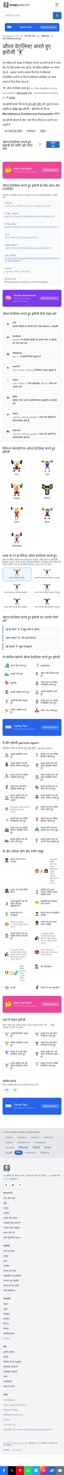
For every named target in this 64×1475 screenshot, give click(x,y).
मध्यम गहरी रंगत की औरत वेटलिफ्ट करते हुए (46, 1054)
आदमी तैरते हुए (13, 673)
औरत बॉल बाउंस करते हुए (47, 674)
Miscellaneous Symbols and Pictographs (26, 281)
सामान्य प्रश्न (9, 1386)
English (9, 1137)
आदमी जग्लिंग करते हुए (16, 692)
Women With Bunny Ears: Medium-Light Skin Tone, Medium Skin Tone (47, 871)
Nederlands (24, 1142)
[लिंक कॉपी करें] (52, 1470)
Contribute (9, 1400)
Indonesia (30, 1152)
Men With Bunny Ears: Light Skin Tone (15, 973)
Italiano (9, 1142)
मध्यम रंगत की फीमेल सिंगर (16, 891)
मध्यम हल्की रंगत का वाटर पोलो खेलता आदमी (15, 798)
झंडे (5, 1203)
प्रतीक (6, 1213)
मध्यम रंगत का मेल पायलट (15, 860)
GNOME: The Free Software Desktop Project (27, 1429)
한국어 (48, 1147)
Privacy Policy (10, 1409)
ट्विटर (6, 1323)
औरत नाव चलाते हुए (46, 710)
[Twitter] (13, 1185)
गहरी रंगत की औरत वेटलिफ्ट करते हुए (46, 1043)
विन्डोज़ (6, 1318)
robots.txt (16, 1450)
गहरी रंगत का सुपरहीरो (47, 987)
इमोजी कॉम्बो (8, 1352)
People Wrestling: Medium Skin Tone (16, 809)
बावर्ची (9, 987)
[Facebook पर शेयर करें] (4, 1470)
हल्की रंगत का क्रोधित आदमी (47, 914)
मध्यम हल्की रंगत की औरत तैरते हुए (15, 840)
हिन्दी (19, 1152)
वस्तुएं (5, 1256)
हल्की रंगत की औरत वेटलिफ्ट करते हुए (46, 1034)
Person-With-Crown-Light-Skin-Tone (16, 924)
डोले (6, 1090)
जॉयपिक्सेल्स (8, 1333)
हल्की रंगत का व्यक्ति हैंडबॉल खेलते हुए (46, 755)
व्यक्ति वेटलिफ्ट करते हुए (16, 1043)
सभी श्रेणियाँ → (9, 1290)
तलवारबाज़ (42, 665)
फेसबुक (6, 1313)
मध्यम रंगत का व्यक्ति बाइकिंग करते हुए (16, 776)
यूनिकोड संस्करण (10, 1366)
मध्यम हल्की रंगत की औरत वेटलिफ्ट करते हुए (15, 1065)
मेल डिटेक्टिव (43, 966)
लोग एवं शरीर (8, 1251)
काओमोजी (7, 1381)
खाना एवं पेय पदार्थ (11, 1285)
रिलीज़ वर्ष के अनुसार (12, 1361)
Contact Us (9, 1424)
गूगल (5, 1309)
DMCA (6, 1419)
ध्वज (5, 1261)
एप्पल (5, 1304)
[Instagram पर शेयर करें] (44, 1470)
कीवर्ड (5, 1357)
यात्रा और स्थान (10, 1218)
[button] (32, 204)
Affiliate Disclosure (13, 1414)
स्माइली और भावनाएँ (11, 1222)
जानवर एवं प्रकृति (11, 1280)
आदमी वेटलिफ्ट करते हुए (16, 1034)
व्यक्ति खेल (45, 36)
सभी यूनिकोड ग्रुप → (12, 1237)
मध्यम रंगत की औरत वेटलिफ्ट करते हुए (15, 1053)
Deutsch (35, 1137)
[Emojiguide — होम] (6, 1168)
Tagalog (44, 1152)
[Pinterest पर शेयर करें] (20, 1470)
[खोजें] (57, 15)
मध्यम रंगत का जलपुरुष (13, 914)
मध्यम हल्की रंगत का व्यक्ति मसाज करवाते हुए (16, 936)
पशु (15, 1090)
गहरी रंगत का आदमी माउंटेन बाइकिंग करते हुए (16, 830)
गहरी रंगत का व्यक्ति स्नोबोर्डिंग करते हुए (46, 683)
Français (48, 1137)
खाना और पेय (9, 1232)
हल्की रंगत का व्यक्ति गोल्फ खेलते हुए (46, 808)
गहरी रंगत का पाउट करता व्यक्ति (46, 923)
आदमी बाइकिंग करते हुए (46, 692)
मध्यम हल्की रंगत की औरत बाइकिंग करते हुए (46, 777)
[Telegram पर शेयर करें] (36, 1470)
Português (40, 1142)
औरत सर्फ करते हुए (15, 665)
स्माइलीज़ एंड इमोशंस (12, 1275)
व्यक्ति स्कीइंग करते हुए (15, 711)
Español (22, 1137)
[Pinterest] (20, 1185)
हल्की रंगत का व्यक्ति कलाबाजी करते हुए (16, 819)
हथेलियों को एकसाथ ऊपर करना (46, 902)
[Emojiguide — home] (16, 5)
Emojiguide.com (11, 36)
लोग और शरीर (30, 36)
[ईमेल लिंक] (60, 1470)
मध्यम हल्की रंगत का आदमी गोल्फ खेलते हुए (47, 840)
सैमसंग (6, 1328)
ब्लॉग (5, 1376)
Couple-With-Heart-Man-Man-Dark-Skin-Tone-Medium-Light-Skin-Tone (16, 954)
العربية (8, 1152)
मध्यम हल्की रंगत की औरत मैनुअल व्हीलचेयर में (15, 903)
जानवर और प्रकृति (11, 1227)
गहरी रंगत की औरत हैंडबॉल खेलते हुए (15, 787)
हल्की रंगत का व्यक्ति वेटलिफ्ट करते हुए (46, 1064)
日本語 (36, 1147)
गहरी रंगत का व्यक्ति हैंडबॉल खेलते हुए (46, 819)
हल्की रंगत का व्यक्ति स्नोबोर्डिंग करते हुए (46, 701)
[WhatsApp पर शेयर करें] (28, 1470)
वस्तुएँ (5, 1208)
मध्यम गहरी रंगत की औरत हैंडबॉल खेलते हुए (46, 765)
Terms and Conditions (15, 1404)
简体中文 (23, 1147)
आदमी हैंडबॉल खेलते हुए (15, 701)
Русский (9, 1147)
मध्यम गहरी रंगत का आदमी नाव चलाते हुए (46, 828)
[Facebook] (6, 1185)
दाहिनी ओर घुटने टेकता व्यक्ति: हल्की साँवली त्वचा (46, 892)
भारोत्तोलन (31, 131)
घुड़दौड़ (10, 683)
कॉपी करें (53, 145)
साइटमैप (6, 1450)
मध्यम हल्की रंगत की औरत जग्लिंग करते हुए (47, 796)
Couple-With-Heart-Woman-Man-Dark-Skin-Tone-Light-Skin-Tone (46, 938)
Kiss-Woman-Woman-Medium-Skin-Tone (47, 952)
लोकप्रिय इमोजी (10, 1371)
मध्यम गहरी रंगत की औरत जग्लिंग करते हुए (16, 764)
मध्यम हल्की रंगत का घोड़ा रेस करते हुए (46, 787)
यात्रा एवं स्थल (9, 1270)
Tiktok (6, 1338)
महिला (42, 131)
